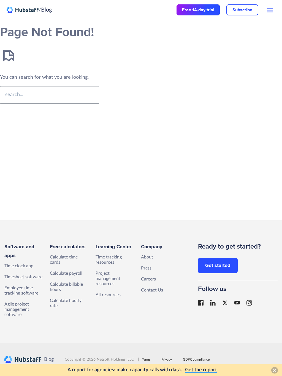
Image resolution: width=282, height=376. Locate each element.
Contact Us (152, 290)
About (147, 257)
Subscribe (242, 10)
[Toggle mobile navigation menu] (270, 10)
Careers (148, 279)
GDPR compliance (196, 359)
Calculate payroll (66, 273)
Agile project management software (16, 309)
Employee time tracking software (21, 290)
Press (146, 268)
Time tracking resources (109, 260)
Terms (146, 359)
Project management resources (108, 278)
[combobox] (49, 94)
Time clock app (18, 266)
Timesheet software (23, 277)
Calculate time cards (64, 260)
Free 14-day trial (198, 10)
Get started (218, 265)
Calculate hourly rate (66, 303)
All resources (108, 295)
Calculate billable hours (66, 287)
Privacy (166, 359)
